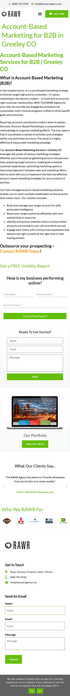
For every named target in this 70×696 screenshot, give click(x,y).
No (40, 691)
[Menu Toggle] (40, 14)
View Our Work (35, 443)
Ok (31, 691)
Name (9, 603)
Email (9, 619)
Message (10, 634)
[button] (3, 486)
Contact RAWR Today (20, 251)
